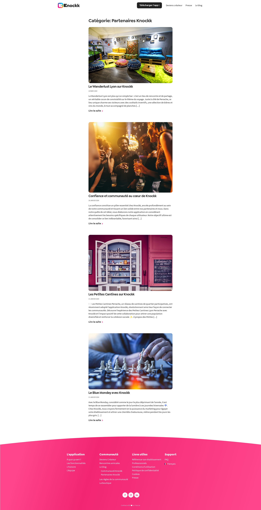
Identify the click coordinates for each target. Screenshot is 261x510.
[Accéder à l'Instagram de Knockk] (130, 495)
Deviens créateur (174, 5)
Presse (189, 5)
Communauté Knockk (111, 470)
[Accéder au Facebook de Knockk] (125, 495)
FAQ (166, 459)
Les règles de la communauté (113, 479)
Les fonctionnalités (76, 463)
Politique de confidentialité (145, 470)
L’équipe (71, 470)
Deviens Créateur (107, 459)
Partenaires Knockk (110, 474)
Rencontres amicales (109, 463)
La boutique (105, 483)
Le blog (198, 5)
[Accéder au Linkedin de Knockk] (136, 495)
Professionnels (139, 463)
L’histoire (71, 466)
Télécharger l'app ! (149, 5)
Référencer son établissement (146, 459)
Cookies (136, 474)
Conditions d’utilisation (143, 466)
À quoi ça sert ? (74, 459)
